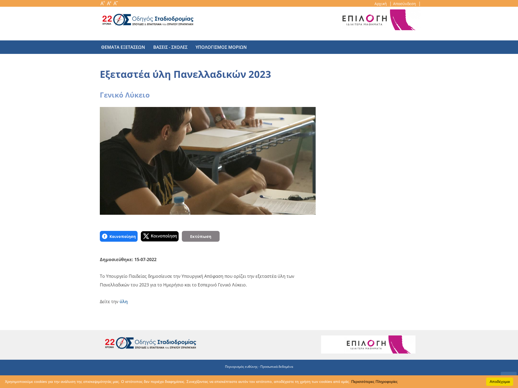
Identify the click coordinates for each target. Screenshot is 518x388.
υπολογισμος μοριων (221, 47)
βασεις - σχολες (170, 47)
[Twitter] (160, 236)
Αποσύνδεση (405, 3)
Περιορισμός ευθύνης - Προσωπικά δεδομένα (259, 366)
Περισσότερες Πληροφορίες (374, 381)
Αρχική (381, 3)
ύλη (124, 301)
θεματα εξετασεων (123, 47)
